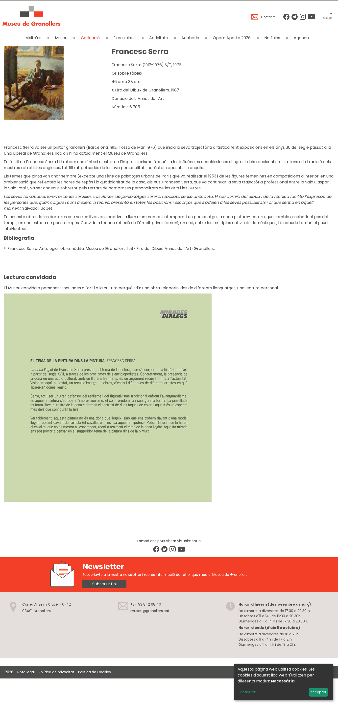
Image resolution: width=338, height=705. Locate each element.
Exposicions (124, 38)
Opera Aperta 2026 (232, 38)
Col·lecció (90, 38)
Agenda (301, 38)
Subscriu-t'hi (104, 584)
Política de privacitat (56, 672)
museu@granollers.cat (149, 610)
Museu (61, 38)
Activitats (158, 38)
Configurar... (248, 692)
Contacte (268, 17)
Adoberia (190, 38)
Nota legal (26, 672)
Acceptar (318, 692)
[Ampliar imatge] (34, 119)
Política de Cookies (94, 672)
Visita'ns (33, 38)
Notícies (272, 38)
